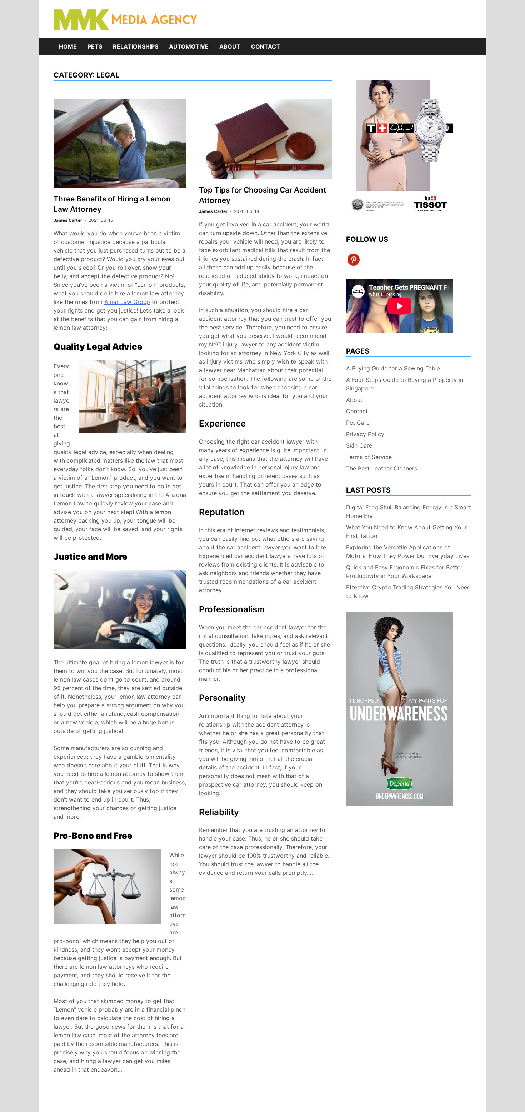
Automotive (189, 46)
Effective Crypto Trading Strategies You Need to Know (408, 591)
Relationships (135, 46)
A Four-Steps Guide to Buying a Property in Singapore (404, 384)
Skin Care (359, 445)
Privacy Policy (365, 434)
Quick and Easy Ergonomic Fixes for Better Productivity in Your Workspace (404, 571)
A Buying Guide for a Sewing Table (393, 368)
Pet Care (358, 422)
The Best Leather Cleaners (381, 468)
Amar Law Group (127, 301)
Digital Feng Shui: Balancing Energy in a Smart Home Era (408, 511)
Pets (95, 46)
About (229, 46)
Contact (265, 46)
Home (68, 46)
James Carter (68, 220)
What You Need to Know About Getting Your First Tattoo (406, 531)
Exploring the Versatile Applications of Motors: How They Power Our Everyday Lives (407, 551)
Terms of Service (369, 456)
